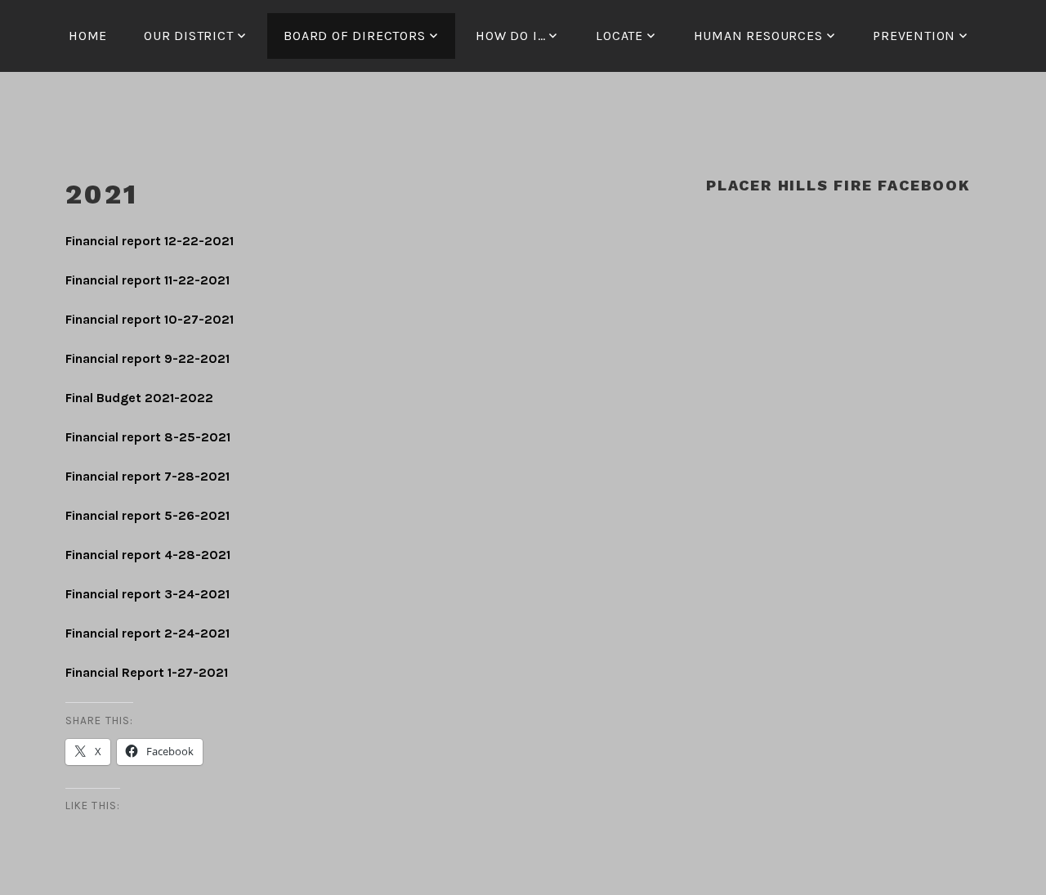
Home (88, 35)
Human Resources (758, 35)
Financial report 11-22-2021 (147, 280)
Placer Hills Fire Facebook (838, 185)
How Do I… (510, 35)
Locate (619, 35)
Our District (189, 35)
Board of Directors (354, 35)
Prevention (914, 35)
